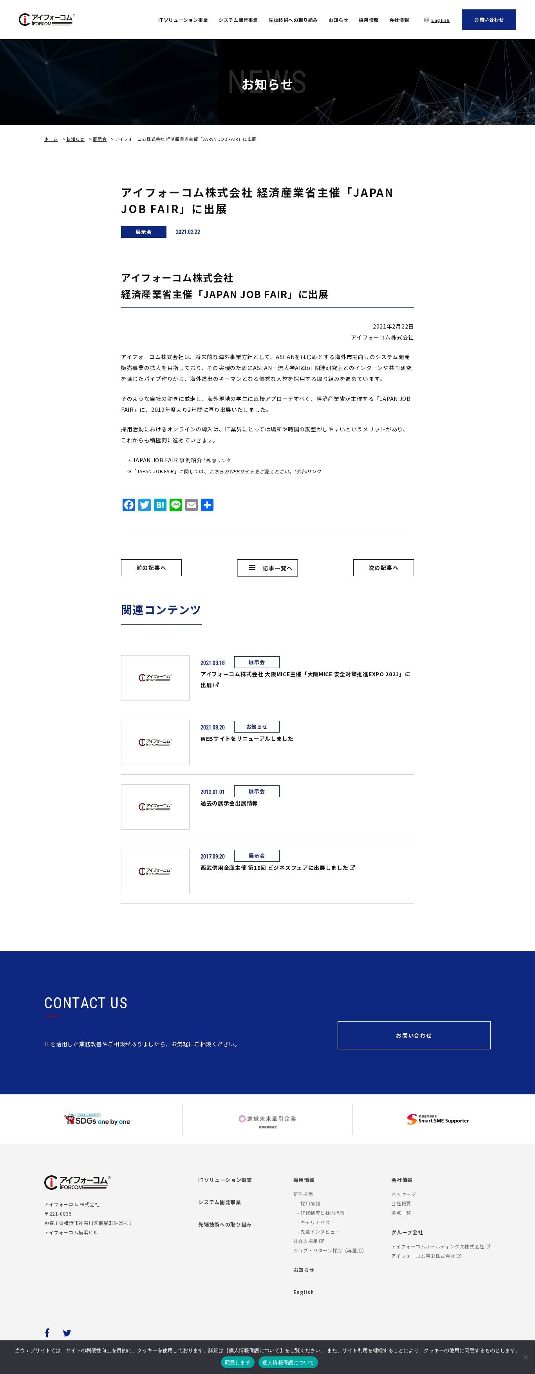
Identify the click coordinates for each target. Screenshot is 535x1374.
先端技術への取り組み (293, 19)
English (440, 20)
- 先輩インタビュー (318, 1231)
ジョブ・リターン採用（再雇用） (330, 1250)
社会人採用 (306, 1240)
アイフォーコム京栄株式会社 (423, 1255)
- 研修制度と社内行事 (321, 1212)
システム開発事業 (238, 19)
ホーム (51, 139)
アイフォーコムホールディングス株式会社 (438, 1246)
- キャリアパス (313, 1222)
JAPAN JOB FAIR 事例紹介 (167, 460)
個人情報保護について (288, 1362)
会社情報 (399, 19)
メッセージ (403, 1194)
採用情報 (368, 19)
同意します (238, 1362)
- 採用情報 (308, 1203)
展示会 (100, 139)
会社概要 (401, 1203)
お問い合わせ (489, 19)
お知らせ (338, 19)
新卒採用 (303, 1194)
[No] (525, 1357)
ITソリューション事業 (183, 19)
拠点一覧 (401, 1212)
